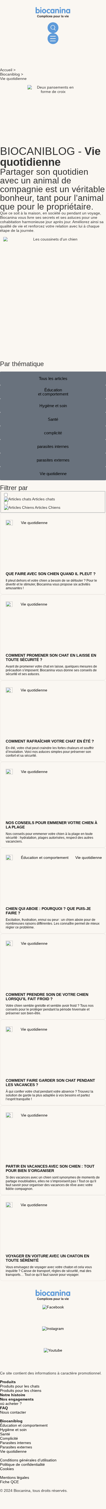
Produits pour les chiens (20, 1390)
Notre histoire (12, 1395)
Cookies (7, 1469)
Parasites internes (15, 1443)
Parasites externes (16, 1447)
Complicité (9, 1438)
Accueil (6, 70)
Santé (5, 1434)
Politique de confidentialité (22, 1464)
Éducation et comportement (24, 1425)
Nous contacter (13, 1412)
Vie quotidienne (13, 1451)
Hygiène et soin (13, 1429)
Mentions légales (14, 1477)
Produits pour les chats (19, 1386)
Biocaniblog (10, 74)
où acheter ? (11, 1403)
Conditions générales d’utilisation (28, 1460)
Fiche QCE (9, 1482)
